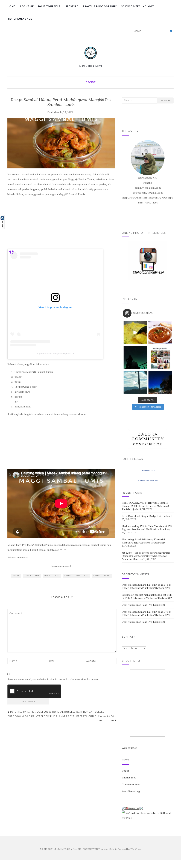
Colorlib (113, 849)
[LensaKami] (90, 53)
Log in (125, 770)
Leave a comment (61, 566)
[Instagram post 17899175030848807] (135, 383)
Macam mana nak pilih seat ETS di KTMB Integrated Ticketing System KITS (146, 586)
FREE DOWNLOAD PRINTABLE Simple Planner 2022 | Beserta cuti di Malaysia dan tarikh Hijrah (62, 718)
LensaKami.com (147, 470)
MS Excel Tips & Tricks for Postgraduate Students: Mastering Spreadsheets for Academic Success (146, 556)
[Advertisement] (61, 224)
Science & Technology (137, 6)
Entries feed (129, 777)
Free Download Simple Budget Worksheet (147, 516)
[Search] (171, 31)
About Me (27, 6)
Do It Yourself (49, 6)
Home (11, 6)
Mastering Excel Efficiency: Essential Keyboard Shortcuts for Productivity (143, 541)
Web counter (129, 747)
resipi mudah (32, 575)
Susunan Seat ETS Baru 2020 (148, 604)
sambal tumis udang (76, 575)
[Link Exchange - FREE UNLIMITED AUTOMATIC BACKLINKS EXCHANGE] (141, 808)
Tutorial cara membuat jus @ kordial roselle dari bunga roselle (56, 712)
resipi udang (52, 575)
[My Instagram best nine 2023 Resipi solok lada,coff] (160, 357)
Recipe (91, 82)
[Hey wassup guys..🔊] (135, 332)
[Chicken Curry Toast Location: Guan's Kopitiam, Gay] (160, 332)
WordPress (135, 849)
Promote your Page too (147, 480)
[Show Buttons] (2, 221)
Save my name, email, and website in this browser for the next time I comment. (53, 679)
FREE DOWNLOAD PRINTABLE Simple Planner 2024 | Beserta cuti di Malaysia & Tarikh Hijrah (145, 506)
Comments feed (131, 784)
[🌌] (160, 383)
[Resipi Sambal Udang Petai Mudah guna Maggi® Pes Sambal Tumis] (61, 143)
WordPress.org (131, 791)
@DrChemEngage (19, 19)
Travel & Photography (100, 6)
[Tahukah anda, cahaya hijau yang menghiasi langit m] (135, 357)
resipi (16, 575)
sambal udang (101, 575)
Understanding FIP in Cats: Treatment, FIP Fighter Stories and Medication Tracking (147, 528)
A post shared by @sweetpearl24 (55, 353)
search (165, 100)
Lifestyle (71, 6)
